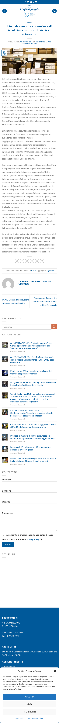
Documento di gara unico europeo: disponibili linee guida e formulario (45, 301)
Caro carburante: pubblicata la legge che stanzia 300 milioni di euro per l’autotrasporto (33, 425)
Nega (30, 704)
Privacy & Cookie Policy (34, 718)
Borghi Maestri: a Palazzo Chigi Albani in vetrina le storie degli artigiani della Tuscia (33, 383)
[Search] (54, 11)
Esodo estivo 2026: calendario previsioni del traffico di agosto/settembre (30, 372)
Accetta (29, 696)
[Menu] (4, 11)
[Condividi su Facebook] (22, 261)
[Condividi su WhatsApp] (17, 261)
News (29, 22)
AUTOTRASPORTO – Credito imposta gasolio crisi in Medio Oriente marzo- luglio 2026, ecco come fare (32, 359)
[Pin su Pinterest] (37, 261)
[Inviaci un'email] (31, 2)
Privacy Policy (32, 539)
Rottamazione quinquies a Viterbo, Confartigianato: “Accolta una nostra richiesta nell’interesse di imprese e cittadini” (31, 413)
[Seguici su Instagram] (25, 2)
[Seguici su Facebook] (23, 2)
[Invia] (54, 326)
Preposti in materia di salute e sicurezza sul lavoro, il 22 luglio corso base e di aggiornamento (33, 437)
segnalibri (50, 271)
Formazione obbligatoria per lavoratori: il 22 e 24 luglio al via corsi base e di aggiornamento (33, 459)
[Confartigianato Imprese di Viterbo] (29, 11)
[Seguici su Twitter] (28, 2)
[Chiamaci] (33, 2)
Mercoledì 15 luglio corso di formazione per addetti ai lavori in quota (30, 448)
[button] (55, 671)
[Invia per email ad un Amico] (32, 261)
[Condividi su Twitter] (27, 261)
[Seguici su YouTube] (36, 2)
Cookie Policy (20, 718)
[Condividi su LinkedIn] (42, 261)
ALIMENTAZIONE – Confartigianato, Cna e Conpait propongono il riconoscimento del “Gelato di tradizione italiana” (31, 345)
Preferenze (29, 711)
